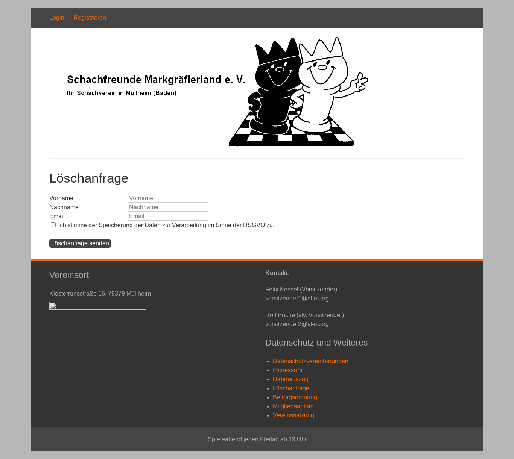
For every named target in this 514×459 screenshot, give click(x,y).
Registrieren (89, 17)
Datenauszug (291, 379)
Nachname (64, 207)
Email (57, 216)
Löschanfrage (291, 388)
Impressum (287, 370)
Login (56, 17)
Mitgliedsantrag (293, 406)
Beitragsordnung (295, 397)
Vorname (61, 198)
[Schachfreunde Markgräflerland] (209, 146)
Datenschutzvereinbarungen (310, 361)
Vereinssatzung (293, 415)
